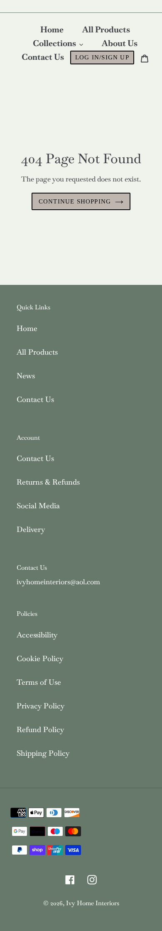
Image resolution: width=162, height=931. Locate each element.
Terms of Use (39, 682)
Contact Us (35, 399)
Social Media (38, 505)
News (26, 375)
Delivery (31, 529)
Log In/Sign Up (102, 57)
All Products (37, 352)
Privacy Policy (40, 705)
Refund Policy (40, 729)
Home (27, 328)
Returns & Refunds (48, 482)
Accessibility (37, 634)
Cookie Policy (40, 658)
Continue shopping (75, 201)
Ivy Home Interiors (92, 903)
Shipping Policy (43, 753)
